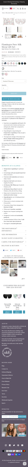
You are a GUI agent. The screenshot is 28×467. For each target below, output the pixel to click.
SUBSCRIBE (22, 416)
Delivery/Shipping (6, 372)
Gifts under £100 (9, 12)
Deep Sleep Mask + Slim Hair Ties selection (11, 71)
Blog (3, 365)
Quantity (4, 85)
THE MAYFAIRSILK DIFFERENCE (9, 229)
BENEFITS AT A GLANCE (11, 166)
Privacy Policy (5, 384)
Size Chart (4, 390)
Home (3, 12)
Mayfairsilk (8, 460)
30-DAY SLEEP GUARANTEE (12, 238)
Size (3, 78)
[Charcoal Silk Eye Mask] (7, 296)
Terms (3, 393)
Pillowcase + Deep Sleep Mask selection (11, 61)
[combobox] (13, 8)
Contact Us (5, 369)
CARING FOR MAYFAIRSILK (13, 242)
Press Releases (6, 381)
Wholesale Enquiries (7, 400)
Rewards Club (5, 387)
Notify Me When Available (11, 99)
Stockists (4, 397)
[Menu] (25, 8)
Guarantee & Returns (7, 375)
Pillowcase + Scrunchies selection (9, 65)
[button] (4, 266)
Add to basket (7, 312)
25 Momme (20, 143)
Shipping (4, 55)
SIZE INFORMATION (9, 234)
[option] (8, 36)
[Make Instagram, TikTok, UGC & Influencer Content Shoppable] (23, 279)
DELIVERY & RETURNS (10, 245)
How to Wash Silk (6, 378)
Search (3, 403)
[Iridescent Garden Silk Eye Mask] (17, 296)
